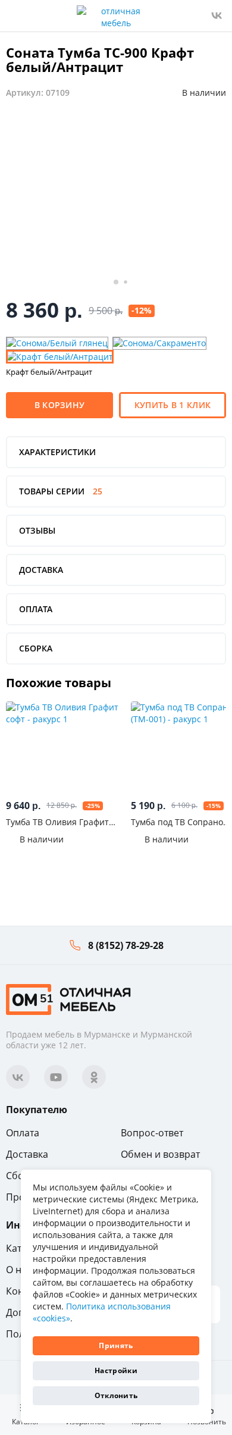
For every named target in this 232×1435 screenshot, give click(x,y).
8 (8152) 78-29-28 (126, 945)
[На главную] (68, 998)
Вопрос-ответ (152, 1132)
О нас (19, 1269)
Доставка (27, 1154)
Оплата (22, 1132)
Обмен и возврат (160, 1154)
